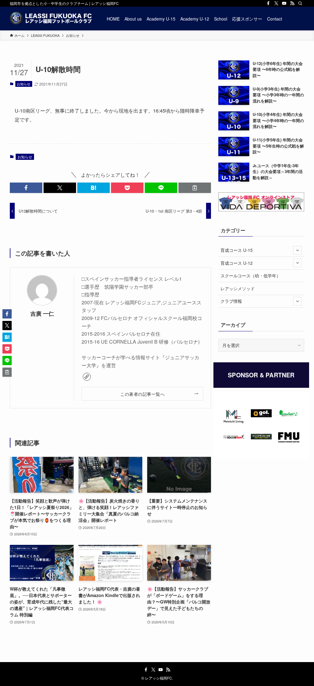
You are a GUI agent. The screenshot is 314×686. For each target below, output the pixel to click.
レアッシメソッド (237, 288)
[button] (26, 188)
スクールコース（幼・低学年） (250, 275)
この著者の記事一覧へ (142, 394)
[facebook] (268, 3)
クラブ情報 (231, 301)
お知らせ (23, 83)
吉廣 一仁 (42, 313)
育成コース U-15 (236, 250)
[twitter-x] (276, 3)
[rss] (292, 3)
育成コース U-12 (236, 263)
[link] (87, 377)
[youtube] (284, 3)
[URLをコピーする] (194, 188)
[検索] (300, 3)
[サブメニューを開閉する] (297, 250)
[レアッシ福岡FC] (51, 18)
